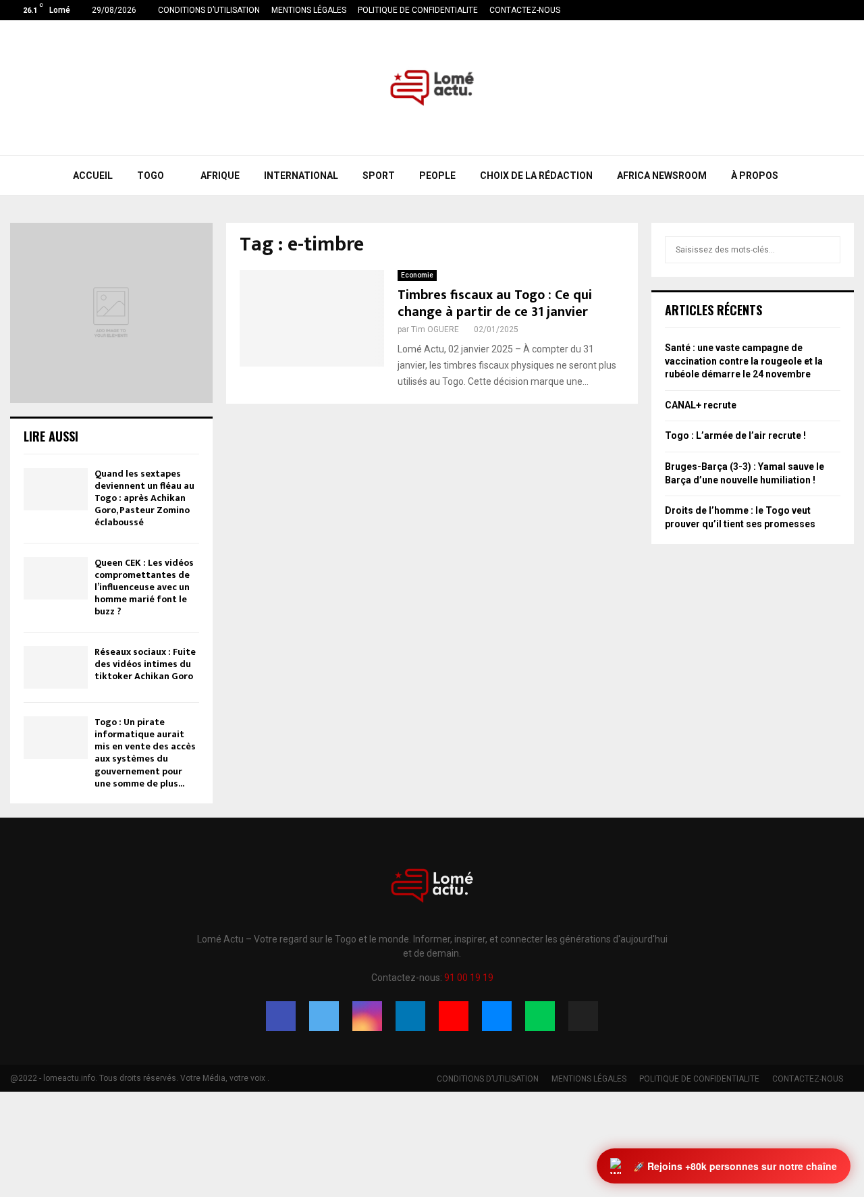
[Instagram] (367, 1016)
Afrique (220, 175)
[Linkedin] (410, 1016)
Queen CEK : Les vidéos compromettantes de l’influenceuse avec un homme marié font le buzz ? (144, 587)
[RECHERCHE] (826, 249)
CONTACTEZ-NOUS (524, 10)
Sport (378, 175)
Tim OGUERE (435, 329)
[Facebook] (281, 1016)
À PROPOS (754, 175)
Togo (150, 175)
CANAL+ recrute (700, 405)
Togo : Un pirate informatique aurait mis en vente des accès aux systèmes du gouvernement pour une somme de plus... (145, 752)
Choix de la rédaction (536, 175)
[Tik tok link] (850, 10)
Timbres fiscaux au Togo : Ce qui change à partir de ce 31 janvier (495, 303)
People (437, 175)
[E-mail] (497, 1016)
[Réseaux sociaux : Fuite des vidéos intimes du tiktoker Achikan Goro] (56, 667)
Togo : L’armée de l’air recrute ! (735, 435)
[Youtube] (453, 1016)
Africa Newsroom (662, 175)
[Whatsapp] (540, 1016)
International (301, 175)
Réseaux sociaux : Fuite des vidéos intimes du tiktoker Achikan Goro (145, 664)
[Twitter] (324, 1016)
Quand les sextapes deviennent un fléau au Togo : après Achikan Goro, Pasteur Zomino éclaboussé (144, 498)
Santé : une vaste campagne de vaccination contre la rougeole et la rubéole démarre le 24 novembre (744, 360)
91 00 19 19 (468, 977)
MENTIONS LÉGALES (308, 10)
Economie (417, 275)
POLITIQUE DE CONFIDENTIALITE (418, 10)
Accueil (93, 175)
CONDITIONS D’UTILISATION (209, 10)
